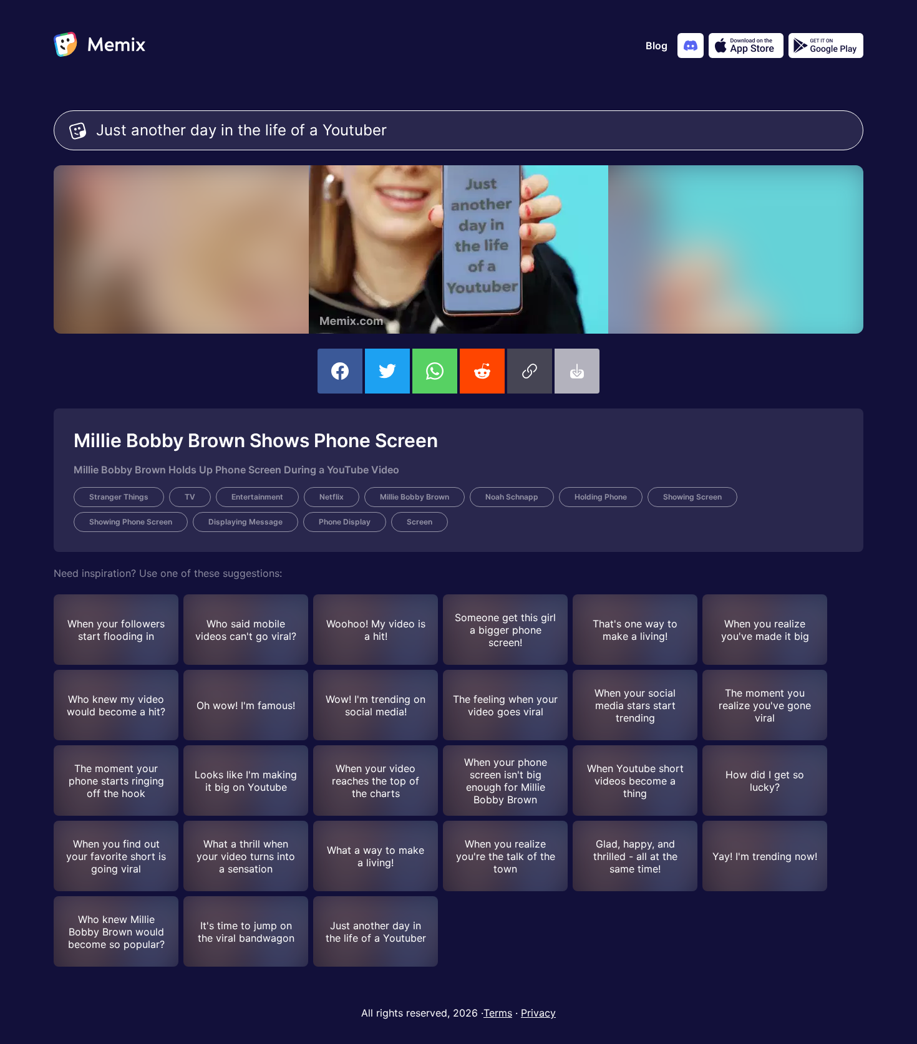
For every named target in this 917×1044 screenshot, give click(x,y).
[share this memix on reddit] (482, 371)
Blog (656, 45)
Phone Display (345, 521)
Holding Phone (601, 496)
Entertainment (257, 496)
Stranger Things (118, 496)
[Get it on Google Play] (825, 45)
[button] (529, 371)
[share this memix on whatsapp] (434, 371)
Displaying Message (245, 521)
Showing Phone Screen (130, 521)
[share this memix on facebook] (340, 371)
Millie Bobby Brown (414, 496)
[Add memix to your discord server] (690, 45)
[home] (99, 45)
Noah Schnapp (511, 496)
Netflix (331, 496)
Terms (497, 1013)
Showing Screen (692, 496)
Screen (419, 521)
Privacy (538, 1013)
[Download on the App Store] (746, 45)
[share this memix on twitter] (387, 371)
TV (190, 496)
